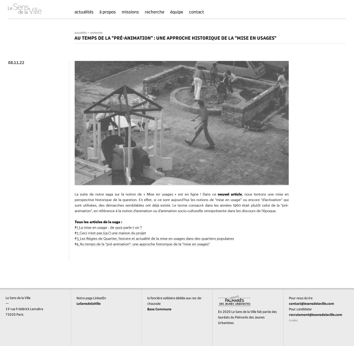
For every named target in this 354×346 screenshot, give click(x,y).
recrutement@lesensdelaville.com (315, 315)
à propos (107, 11)
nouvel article (230, 194)
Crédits (293, 320)
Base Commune (159, 309)
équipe (176, 11)
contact (196, 11)
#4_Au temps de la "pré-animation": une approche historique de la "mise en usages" (142, 244)
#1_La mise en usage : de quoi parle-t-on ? (108, 227)
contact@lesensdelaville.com (311, 304)
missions (130, 11)
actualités (83, 11)
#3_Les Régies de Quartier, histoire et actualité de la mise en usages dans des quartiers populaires (154, 238)
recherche (154, 11)
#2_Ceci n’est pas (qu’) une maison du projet (110, 233)
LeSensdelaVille (89, 304)
